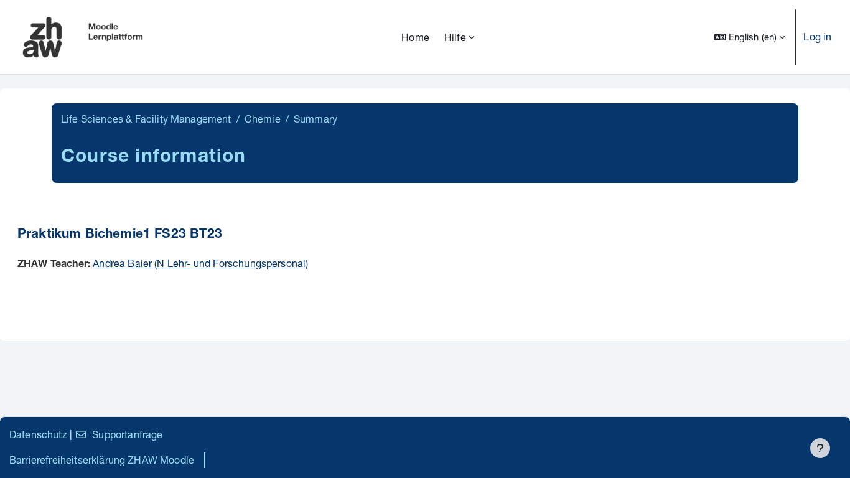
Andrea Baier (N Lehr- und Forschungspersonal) (200, 263)
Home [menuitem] (415, 37)
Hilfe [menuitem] (455, 37)
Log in (817, 36)
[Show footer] (820, 448)
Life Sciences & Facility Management (146, 118)
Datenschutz (38, 434)
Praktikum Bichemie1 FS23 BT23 (120, 234)
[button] (749, 37)
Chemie (263, 118)
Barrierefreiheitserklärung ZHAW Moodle (101, 460)
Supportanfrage (127, 434)
